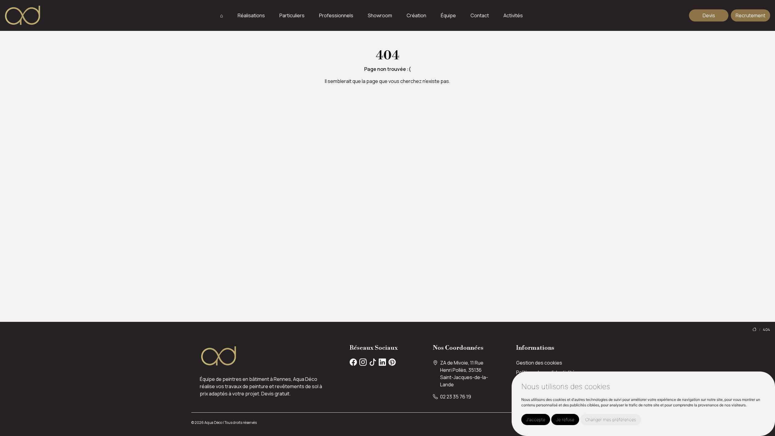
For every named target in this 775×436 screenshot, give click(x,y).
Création (416, 15)
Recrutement (750, 15)
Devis (709, 15)
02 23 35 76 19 (455, 396)
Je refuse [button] (565, 419)
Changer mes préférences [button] (610, 419)
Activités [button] (513, 15)
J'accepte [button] (535, 419)
